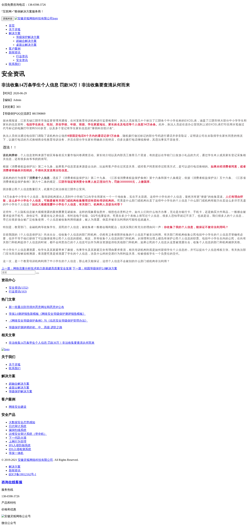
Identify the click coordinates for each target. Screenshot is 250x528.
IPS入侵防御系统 (20, 445)
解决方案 (14, 33)
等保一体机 (16, 453)
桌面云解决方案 (26, 44)
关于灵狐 (14, 29)
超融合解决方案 (26, 40)
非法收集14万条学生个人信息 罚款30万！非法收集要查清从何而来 (51, 342)
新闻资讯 (14, 52)
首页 (12, 25)
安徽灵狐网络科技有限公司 (35, 459)
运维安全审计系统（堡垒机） (28, 433)
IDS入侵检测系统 (20, 449)
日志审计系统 (17, 426)
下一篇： (78, 268)
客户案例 (14, 48)
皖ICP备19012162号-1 (22, 474)
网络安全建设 (17, 406)
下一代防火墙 (17, 437)
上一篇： (7, 268)
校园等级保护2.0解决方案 (100, 268)
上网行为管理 (17, 441)
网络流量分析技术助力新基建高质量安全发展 (42, 268)
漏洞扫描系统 (17, 430)
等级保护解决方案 (28, 37)
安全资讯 (22, 60)
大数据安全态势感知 (22, 422)
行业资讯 (22, 56)
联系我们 (14, 64)
